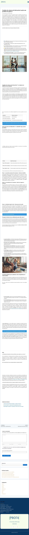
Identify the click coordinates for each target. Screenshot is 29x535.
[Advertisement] (14, 35)
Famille (3, 486)
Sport (2, 492)
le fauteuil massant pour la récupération (16, 308)
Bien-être (3, 485)
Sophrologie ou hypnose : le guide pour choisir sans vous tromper (13, 406)
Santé (2, 491)
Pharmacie (3, 490)
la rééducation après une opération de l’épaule (12, 51)
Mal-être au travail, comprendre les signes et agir (8, 474)
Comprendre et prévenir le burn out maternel (7, 473)
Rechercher (4, 463)
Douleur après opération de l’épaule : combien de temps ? (12, 403)
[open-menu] (28, 2)
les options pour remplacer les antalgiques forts (19, 379)
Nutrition (3, 487)
